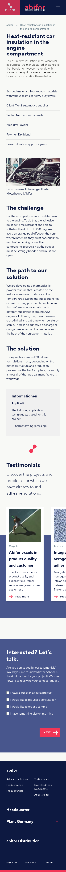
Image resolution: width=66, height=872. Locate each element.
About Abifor (41, 794)
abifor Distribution (23, 841)
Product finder (14, 790)
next (47, 732)
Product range (14, 785)
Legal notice (11, 862)
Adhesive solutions (17, 779)
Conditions (48, 862)
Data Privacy (30, 862)
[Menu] (58, 7)
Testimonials (41, 779)
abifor (11, 770)
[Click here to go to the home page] (37, 7)
